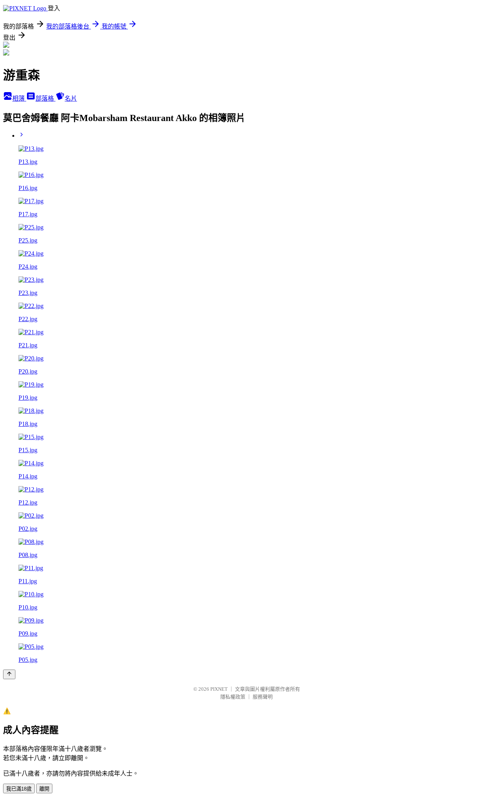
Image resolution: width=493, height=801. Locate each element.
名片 (71, 98)
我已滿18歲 (19, 789)
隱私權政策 (232, 697)
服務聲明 (263, 697)
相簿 (19, 98)
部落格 (45, 98)
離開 (44, 789)
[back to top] (9, 674)
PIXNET (219, 689)
